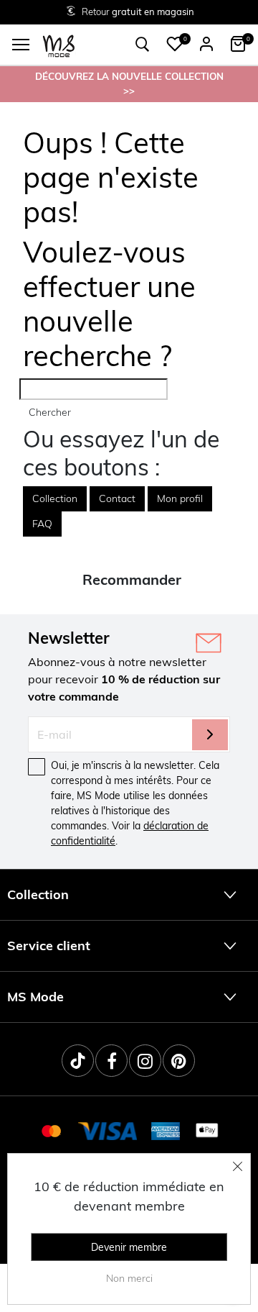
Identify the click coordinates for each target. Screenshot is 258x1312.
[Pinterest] (179, 1060)
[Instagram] (145, 1060)
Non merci (129, 1278)
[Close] (238, 1166)
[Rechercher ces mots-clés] (142, 44)
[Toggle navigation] (20, 44)
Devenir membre (129, 1247)
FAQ (42, 523)
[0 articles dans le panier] (238, 44)
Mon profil (180, 498)
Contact (117, 498)
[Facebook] (111, 1060)
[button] (174, 44)
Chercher (50, 412)
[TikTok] (78, 1060)
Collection (54, 498)
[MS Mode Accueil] (59, 45)
